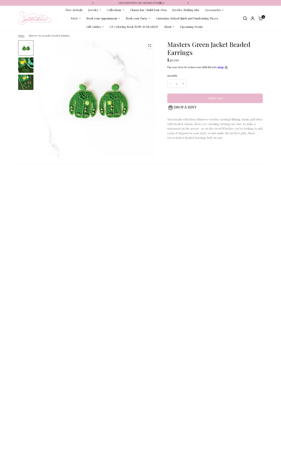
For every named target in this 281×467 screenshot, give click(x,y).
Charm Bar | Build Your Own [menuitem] (148, 10)
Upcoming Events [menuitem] (191, 27)
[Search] (245, 18)
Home (21, 35)
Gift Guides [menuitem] (93, 27)
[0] (259, 18)
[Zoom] (150, 45)
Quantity (172, 75)
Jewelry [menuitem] (93, 10)
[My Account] (252, 18)
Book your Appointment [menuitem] (101, 18)
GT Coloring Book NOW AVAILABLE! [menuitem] (134, 27)
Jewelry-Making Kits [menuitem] (185, 10)
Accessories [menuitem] (213, 10)
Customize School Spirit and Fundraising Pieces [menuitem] (187, 18)
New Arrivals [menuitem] (74, 10)
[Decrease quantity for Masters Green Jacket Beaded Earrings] (170, 84)
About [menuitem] (167, 27)
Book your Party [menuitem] (136, 18)
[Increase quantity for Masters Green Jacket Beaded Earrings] (183, 84)
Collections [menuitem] (114, 10)
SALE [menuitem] (74, 18)
